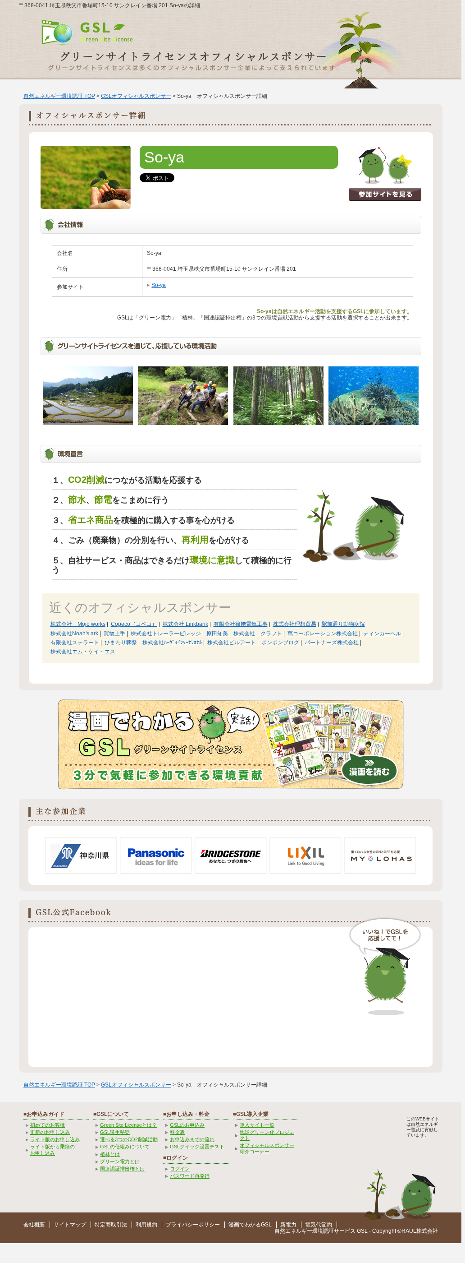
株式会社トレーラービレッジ (166, 633)
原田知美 (217, 633)
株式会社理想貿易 (294, 624)
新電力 (288, 1224)
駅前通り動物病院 (343, 624)
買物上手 (114, 633)
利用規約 (146, 1224)
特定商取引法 (111, 1224)
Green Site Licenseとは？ (128, 1125)
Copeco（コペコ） (134, 624)
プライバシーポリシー (193, 1224)
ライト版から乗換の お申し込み (52, 1149)
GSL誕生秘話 (115, 1132)
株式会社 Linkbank (185, 624)
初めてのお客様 (47, 1125)
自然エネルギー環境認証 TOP (59, 96)
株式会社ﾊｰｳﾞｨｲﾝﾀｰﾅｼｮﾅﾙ (172, 642)
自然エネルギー (293, 1231)
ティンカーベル (382, 633)
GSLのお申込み (187, 1125)
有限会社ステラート (74, 642)
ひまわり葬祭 (121, 642)
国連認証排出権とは (122, 1168)
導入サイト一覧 (257, 1125)
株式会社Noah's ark (74, 633)
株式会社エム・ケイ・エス (82, 651)
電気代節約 (318, 1224)
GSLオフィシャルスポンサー (136, 96)
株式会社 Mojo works (77, 624)
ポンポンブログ (280, 642)
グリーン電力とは (120, 1161)
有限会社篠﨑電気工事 (241, 624)
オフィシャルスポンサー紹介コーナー (267, 1148)
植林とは (110, 1154)
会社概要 (34, 1224)
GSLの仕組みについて (125, 1146)
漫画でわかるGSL (250, 1224)
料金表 (177, 1132)
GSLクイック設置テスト (197, 1146)
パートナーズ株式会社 (332, 642)
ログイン (180, 1168)
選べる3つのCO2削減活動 (129, 1139)
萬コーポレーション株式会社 (322, 633)
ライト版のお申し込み (55, 1139)
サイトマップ (70, 1224)
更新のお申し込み (50, 1132)
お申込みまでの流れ (192, 1139)
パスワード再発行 (190, 1176)
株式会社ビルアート (231, 642)
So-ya (158, 285)
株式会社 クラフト (257, 633)
